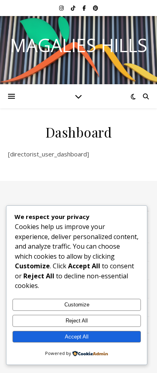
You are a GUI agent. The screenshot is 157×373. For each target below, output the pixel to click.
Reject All (77, 321)
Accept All (77, 337)
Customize (76, 305)
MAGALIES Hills (78, 45)
